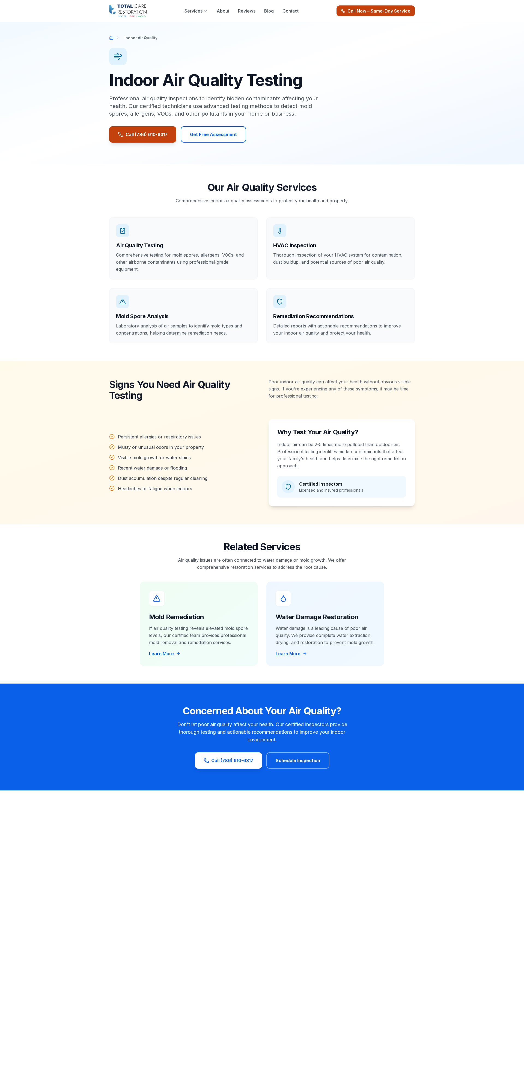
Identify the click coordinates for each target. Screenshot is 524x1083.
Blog (269, 11)
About (223, 11)
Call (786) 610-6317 (147, 134)
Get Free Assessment (213, 134)
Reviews (246, 11)
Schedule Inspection (298, 760)
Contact (290, 11)
